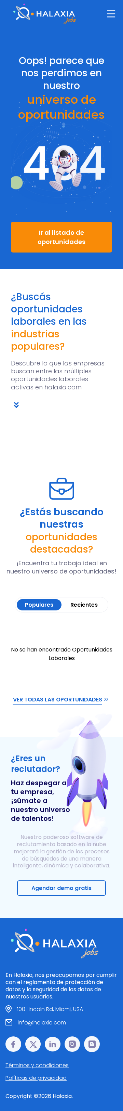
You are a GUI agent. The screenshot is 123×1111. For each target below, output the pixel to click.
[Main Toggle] (111, 14)
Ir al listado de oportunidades (61, 237)
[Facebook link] (13, 1044)
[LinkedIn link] (52, 1044)
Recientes (84, 605)
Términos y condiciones (37, 1065)
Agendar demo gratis (61, 888)
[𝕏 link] (33, 1044)
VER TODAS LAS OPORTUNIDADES (57, 699)
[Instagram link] (72, 1044)
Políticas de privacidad (36, 1078)
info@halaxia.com (42, 1022)
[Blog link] (92, 1044)
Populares (39, 605)
